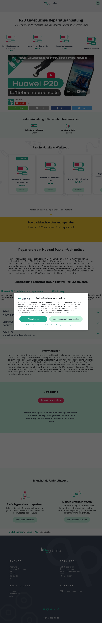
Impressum (72, 325)
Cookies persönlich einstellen (66, 319)
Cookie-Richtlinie (31, 325)
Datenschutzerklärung (53, 325)
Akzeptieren (33, 319)
